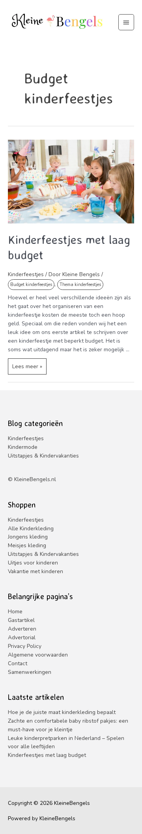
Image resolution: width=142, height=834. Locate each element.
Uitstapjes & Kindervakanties (43, 455)
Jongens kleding (28, 537)
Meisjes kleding (27, 545)
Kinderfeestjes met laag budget (47, 755)
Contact (17, 663)
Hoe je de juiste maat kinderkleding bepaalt (62, 712)
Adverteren (22, 629)
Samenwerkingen (29, 672)
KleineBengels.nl (35, 479)
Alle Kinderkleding (31, 528)
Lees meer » (29, 368)
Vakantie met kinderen (35, 571)
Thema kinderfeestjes (80, 285)
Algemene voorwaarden (38, 655)
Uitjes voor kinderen (33, 562)
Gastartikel (21, 620)
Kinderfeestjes (26, 274)
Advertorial (22, 637)
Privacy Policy (24, 646)
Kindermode (22, 447)
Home (15, 611)
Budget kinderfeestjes (31, 285)
